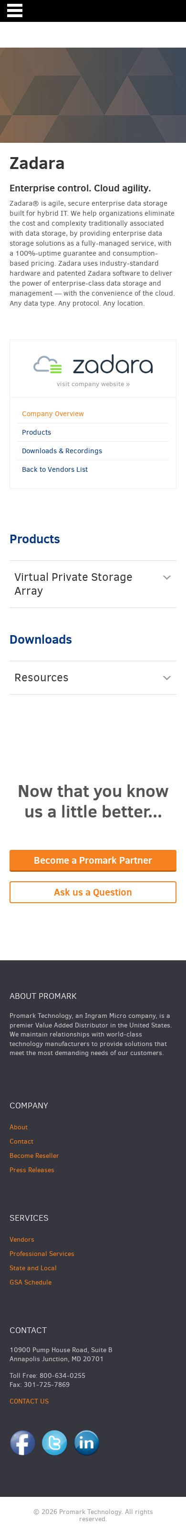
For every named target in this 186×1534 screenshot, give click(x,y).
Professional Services (42, 1253)
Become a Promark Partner (93, 860)
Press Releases (32, 1170)
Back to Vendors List (55, 469)
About (19, 1127)
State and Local (33, 1268)
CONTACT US (29, 1401)
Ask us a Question (93, 892)
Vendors (22, 1239)
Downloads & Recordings (62, 451)
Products (36, 432)
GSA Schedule (31, 1282)
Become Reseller (34, 1155)
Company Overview (53, 413)
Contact (21, 1141)
